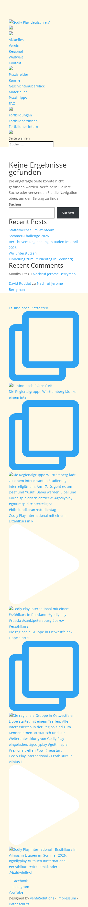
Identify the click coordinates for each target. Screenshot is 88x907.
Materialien (18, 92)
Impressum (66, 898)
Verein (14, 45)
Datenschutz (19, 904)
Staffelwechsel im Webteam (31, 230)
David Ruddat (20, 283)
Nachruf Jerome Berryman (54, 274)
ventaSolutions (42, 898)
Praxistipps (18, 97)
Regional (16, 51)
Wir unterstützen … (24, 253)
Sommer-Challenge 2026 (29, 236)
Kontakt (15, 63)
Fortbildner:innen (23, 121)
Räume (14, 80)
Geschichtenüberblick (26, 86)
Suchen (15, 204)
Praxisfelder (18, 74)
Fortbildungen (20, 115)
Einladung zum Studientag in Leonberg (41, 259)
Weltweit (16, 57)
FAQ (12, 103)
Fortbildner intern (23, 126)
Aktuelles (16, 39)
